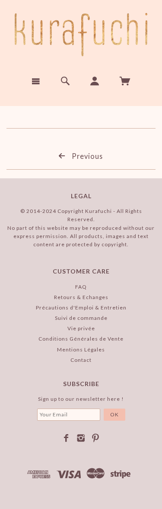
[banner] (81, 34)
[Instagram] (81, 438)
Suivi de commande (81, 318)
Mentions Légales (81, 349)
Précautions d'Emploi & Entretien (81, 307)
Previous (86, 156)
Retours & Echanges (81, 297)
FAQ (81, 286)
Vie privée (81, 328)
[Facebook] (66, 438)
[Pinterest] (95, 438)
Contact (81, 360)
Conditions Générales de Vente (81, 338)
